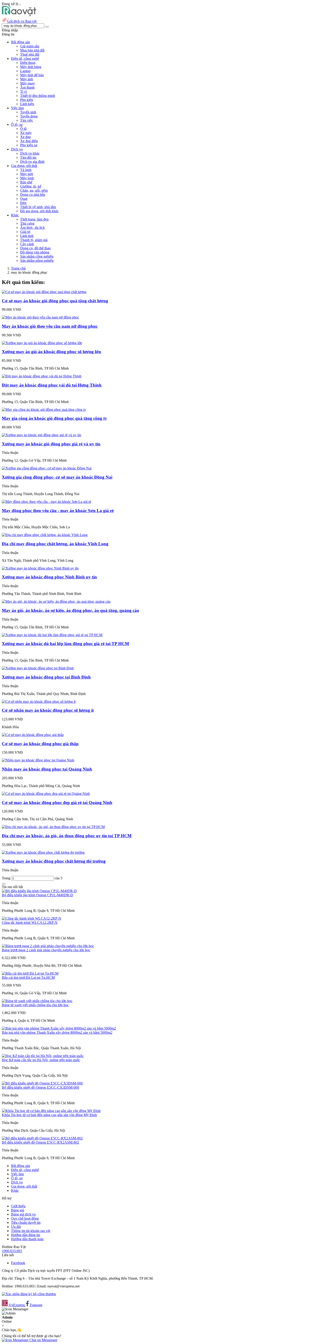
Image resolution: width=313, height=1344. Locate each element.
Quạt (23, 199)
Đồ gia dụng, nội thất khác (39, 211)
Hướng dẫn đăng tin (25, 1235)
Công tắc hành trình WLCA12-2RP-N (30, 922)
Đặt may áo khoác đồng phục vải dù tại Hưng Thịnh (52, 385)
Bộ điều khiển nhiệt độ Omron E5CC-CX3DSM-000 (40, 1087)
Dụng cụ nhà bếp (32, 194)
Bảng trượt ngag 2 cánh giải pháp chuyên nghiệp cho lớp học (46, 950)
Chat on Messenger (42, 1340)
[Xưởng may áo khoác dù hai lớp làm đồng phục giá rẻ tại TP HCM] (52, 635)
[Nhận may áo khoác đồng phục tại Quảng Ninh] (38, 760)
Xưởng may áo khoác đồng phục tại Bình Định (46, 677)
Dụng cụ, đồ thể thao (35, 248)
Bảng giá (17, 1210)
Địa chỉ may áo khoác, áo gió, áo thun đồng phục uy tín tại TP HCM (67, 835)
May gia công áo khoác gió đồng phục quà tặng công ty (54, 418)
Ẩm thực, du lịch (32, 227)
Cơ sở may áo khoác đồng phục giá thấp (40, 743)
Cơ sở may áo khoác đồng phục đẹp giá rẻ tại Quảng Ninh (57, 802)
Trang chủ (18, 268)
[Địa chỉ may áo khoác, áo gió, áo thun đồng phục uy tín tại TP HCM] (53, 827)
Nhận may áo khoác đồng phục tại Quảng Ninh (47, 769)
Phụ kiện (26, 100)
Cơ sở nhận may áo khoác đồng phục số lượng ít (48, 710)
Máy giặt (26, 174)
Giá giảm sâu (29, 46)
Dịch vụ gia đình (32, 162)
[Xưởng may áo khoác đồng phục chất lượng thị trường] (43, 852)
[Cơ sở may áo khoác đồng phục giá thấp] (33, 735)
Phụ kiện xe (28, 145)
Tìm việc (26, 120)
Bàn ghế (26, 182)
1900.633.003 (12, 1251)
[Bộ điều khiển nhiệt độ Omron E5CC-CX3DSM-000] (42, 1083)
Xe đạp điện (29, 141)
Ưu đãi (16, 1227)
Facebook (18, 1263)
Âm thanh (27, 87)
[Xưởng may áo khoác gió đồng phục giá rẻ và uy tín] (41, 435)
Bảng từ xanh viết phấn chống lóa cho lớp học (35, 1005)
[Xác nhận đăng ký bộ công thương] (29, 1294)
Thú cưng (27, 223)
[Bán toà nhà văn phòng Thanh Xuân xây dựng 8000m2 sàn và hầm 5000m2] (59, 1028)
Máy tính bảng (30, 67)
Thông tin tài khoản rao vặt (30, 1231)
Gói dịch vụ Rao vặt (21, 21)
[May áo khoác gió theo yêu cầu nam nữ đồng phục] (40, 317)
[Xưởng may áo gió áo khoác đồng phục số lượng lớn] (42, 343)
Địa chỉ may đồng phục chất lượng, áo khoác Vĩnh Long (55, 543)
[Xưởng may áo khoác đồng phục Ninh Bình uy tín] (40, 568)
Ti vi (23, 91)
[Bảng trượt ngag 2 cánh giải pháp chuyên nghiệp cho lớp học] (48, 946)
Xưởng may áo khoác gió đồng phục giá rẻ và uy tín (51, 444)
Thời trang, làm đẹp (34, 219)
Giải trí (25, 232)
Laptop (25, 71)
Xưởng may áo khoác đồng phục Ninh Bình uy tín (49, 577)
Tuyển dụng (29, 116)
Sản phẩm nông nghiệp (37, 260)
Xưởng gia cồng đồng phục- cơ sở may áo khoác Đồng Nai (57, 477)
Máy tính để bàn (32, 75)
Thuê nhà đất (29, 54)
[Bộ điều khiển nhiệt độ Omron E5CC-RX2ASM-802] (42, 1138)
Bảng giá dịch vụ (23, 1214)
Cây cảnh (27, 244)
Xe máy (26, 133)
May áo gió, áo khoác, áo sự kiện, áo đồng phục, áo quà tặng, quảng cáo (70, 610)
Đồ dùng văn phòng (34, 252)
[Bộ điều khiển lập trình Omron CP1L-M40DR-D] (39, 891)
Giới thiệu (18, 1206)
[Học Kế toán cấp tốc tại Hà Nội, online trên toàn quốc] (43, 1056)
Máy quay (27, 83)
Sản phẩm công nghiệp (36, 256)
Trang (6, 878)
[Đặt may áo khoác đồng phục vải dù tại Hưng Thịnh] (41, 376)
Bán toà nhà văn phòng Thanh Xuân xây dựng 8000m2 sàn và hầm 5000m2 (57, 1032)
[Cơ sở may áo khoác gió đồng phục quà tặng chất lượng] (44, 292)
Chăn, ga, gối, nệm (34, 190)
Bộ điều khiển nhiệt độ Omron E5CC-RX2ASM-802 (40, 1142)
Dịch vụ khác (30, 153)
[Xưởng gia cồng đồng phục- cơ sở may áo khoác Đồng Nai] (46, 468)
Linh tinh (26, 236)
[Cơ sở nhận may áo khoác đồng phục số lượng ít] (39, 701)
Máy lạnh (27, 178)
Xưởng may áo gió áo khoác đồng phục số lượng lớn (51, 351)
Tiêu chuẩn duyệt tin (26, 1222)
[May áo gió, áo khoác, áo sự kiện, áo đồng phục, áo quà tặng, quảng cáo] (56, 601)
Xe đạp (25, 137)
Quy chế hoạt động (25, 1218)
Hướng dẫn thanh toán (27, 1239)
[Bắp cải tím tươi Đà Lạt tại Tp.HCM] (30, 973)
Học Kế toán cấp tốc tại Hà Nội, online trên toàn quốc (41, 1060)
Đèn (23, 203)
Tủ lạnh (25, 170)
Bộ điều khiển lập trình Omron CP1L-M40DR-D (37, 895)
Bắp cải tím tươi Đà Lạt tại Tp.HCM (28, 977)
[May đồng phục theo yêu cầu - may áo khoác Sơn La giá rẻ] (46, 502)
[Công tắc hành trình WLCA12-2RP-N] (31, 918)
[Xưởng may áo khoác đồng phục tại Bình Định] (38, 668)
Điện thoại (27, 63)
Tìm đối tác (28, 157)
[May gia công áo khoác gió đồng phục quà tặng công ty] (44, 410)
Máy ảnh (26, 79)
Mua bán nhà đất (32, 50)
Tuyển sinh (28, 112)
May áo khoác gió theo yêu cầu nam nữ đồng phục (50, 326)
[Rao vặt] (19, 15)
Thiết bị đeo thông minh (37, 96)
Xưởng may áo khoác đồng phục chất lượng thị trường (54, 861)
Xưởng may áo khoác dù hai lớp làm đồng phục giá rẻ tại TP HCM (65, 643)
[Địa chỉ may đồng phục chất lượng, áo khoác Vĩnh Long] (45, 535)
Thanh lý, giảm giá (33, 240)
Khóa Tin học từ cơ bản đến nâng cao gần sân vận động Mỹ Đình (49, 1115)
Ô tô (23, 129)
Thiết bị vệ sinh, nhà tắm (38, 207)
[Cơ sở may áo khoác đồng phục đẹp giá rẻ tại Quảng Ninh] (46, 794)
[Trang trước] (3, 884)
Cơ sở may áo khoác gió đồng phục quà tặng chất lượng (55, 300)
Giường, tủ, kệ (30, 186)
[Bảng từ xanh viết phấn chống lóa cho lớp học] (37, 1001)
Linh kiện (27, 104)
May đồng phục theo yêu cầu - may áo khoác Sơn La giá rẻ (58, 510)
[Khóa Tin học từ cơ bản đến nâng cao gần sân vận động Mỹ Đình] (51, 1111)
